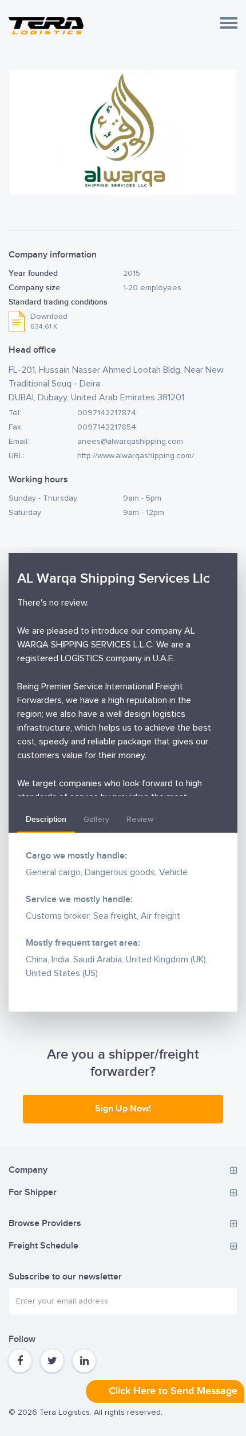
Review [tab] (139, 819)
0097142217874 (106, 413)
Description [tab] (46, 819)
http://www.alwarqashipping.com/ (135, 456)
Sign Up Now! (123, 1108)
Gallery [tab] (96, 819)
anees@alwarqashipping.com (130, 442)
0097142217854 (106, 427)
